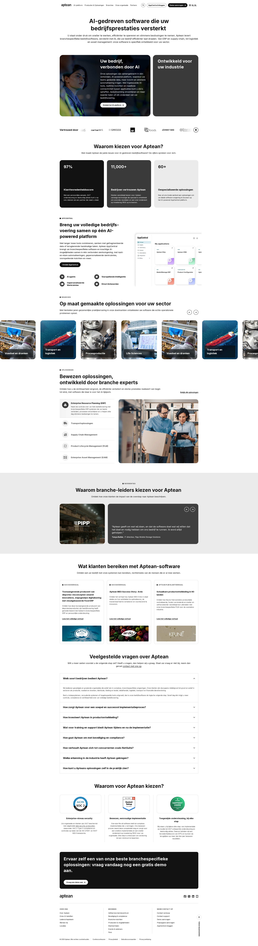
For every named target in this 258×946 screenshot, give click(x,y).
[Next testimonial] (192, 509)
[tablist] (87, 431)
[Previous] (189, 312)
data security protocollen (85, 826)
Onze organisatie (121, 5)
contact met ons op (132, 666)
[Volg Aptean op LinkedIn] (193, 897)
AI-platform (78, 5)
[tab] (87, 408)
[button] (18, 339)
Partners (133, 5)
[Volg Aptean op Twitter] (189, 897)
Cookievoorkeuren (99, 939)
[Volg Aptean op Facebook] (185, 897)
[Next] (196, 312)
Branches (109, 5)
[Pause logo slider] (196, 130)
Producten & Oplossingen (94, 5)
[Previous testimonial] (186, 509)
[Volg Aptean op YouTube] (197, 897)
